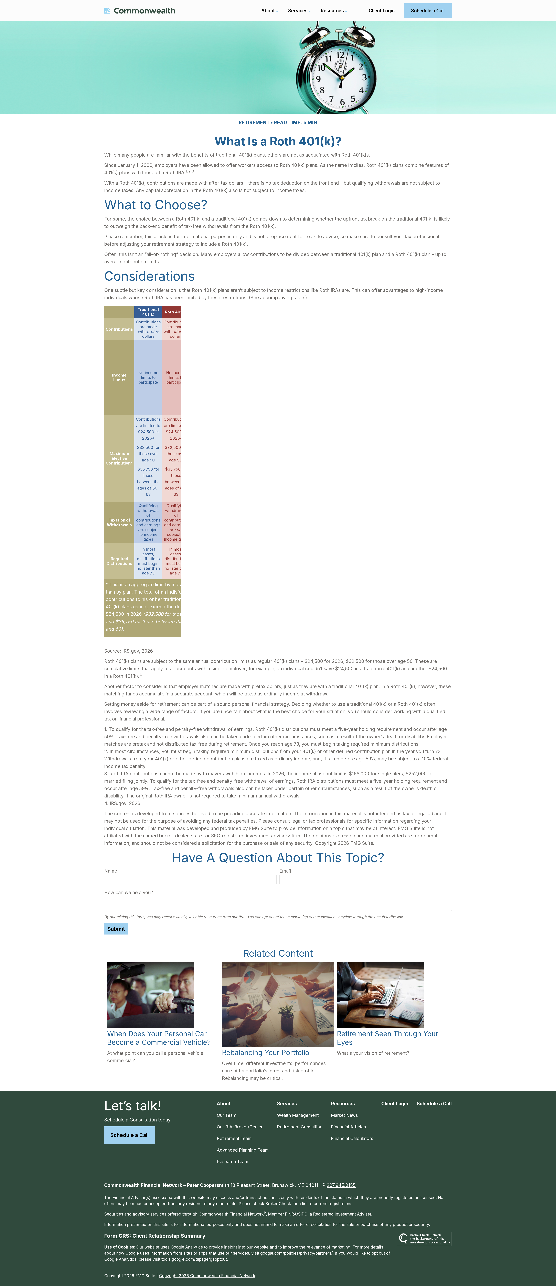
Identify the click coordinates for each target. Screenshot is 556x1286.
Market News (344, 1115)
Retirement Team (234, 1138)
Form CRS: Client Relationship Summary (154, 1236)
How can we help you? (128, 892)
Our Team (226, 1115)
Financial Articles (348, 1126)
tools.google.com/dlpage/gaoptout (194, 1259)
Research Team (232, 1161)
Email (285, 871)
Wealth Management (298, 1115)
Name (110, 871)
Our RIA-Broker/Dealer (240, 1126)
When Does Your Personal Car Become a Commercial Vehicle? (159, 1038)
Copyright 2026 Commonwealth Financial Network (207, 1275)
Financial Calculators (352, 1138)
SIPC (302, 1214)
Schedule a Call (129, 1135)
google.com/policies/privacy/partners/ (296, 1253)
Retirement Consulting (300, 1126)
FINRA (291, 1214)
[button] (268, 10)
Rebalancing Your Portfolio (265, 1052)
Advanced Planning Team (243, 1150)
